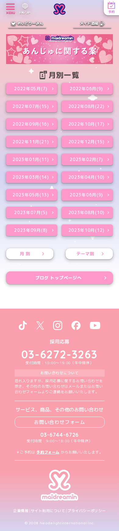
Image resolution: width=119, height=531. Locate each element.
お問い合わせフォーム (59, 422)
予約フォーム (48, 452)
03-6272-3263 (59, 354)
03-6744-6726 (59, 434)
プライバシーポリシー (86, 511)
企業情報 (20, 511)
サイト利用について (48, 511)
